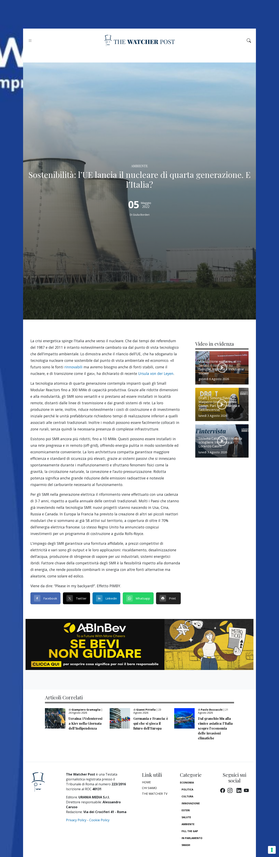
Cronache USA (191, 852)
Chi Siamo (149, 788)
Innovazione (191, 803)
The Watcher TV (154, 794)
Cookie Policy (99, 820)
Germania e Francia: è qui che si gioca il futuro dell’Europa (150, 723)
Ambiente (188, 824)
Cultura (187, 796)
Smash (186, 845)
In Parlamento (192, 838)
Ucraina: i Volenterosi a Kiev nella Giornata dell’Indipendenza (85, 723)
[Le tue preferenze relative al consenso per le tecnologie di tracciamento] (272, 850)
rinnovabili (73, 366)
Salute (186, 817)
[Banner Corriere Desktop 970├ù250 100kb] (139, 644)
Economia (187, 782)
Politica (187, 789)
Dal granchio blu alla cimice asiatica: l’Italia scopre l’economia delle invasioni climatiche (215, 728)
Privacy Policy (76, 820)
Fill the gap (190, 831)
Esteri (186, 810)
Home (146, 782)
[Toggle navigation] (30, 40)
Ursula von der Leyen (155, 373)
